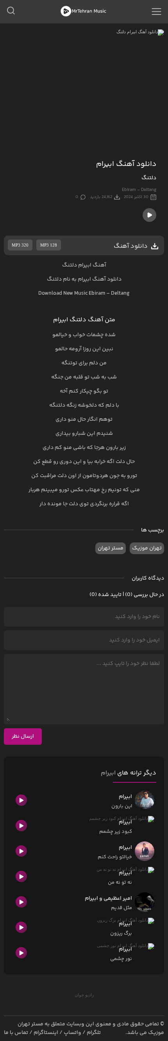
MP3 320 (20, 245)
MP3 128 (48, 245)
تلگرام (94, 1032)
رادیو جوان (84, 994)
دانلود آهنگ (107, 279)
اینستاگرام (46, 1032)
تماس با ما (16, 1032)
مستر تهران (110, 548)
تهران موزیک (147, 548)
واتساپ (72, 1032)
